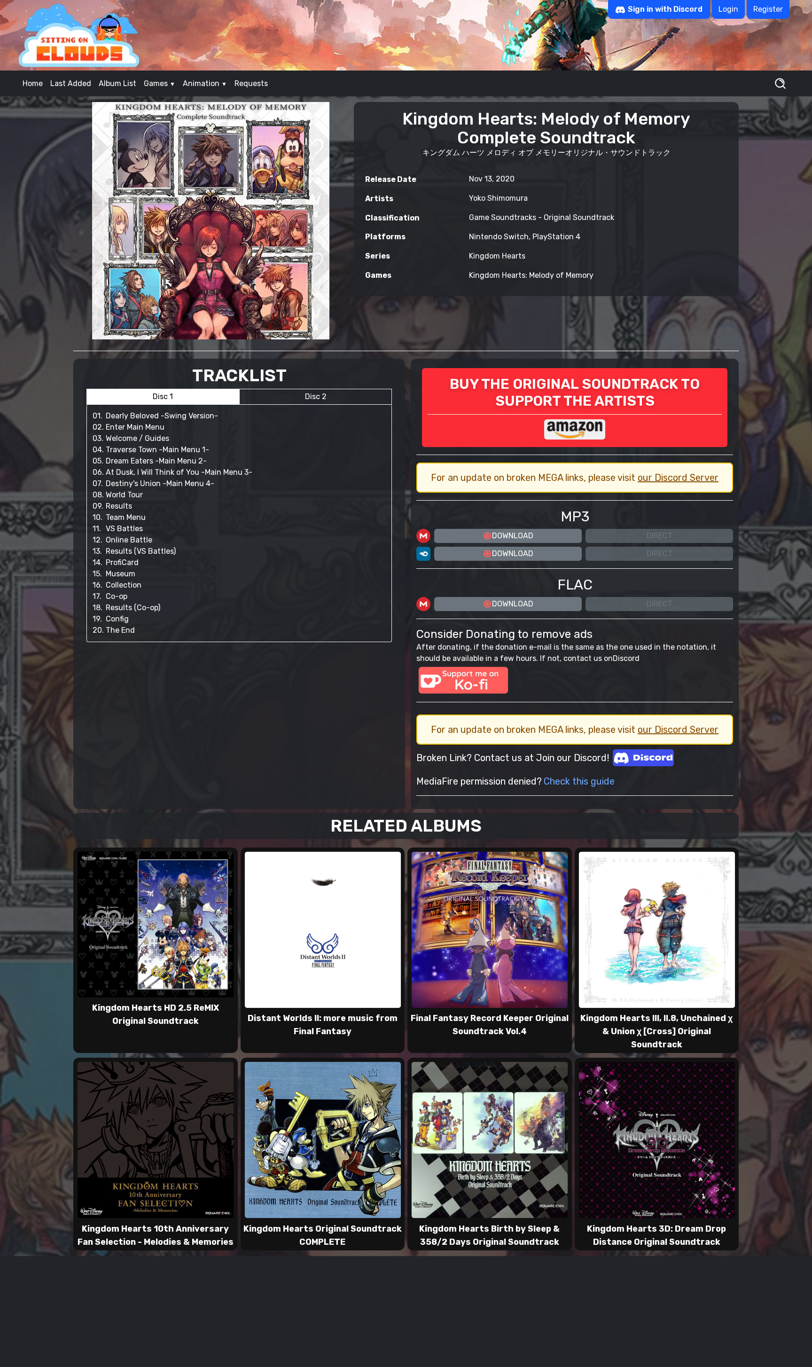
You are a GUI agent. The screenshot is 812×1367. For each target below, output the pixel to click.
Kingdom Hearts (497, 255)
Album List (117, 83)
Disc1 (163, 396)
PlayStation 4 (556, 236)
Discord (626, 658)
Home (33, 83)
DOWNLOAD (512, 535)
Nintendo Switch (499, 236)
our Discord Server (678, 477)
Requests (251, 83)
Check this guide (579, 781)
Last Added (70, 83)
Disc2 (316, 396)
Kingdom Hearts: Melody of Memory (531, 275)
